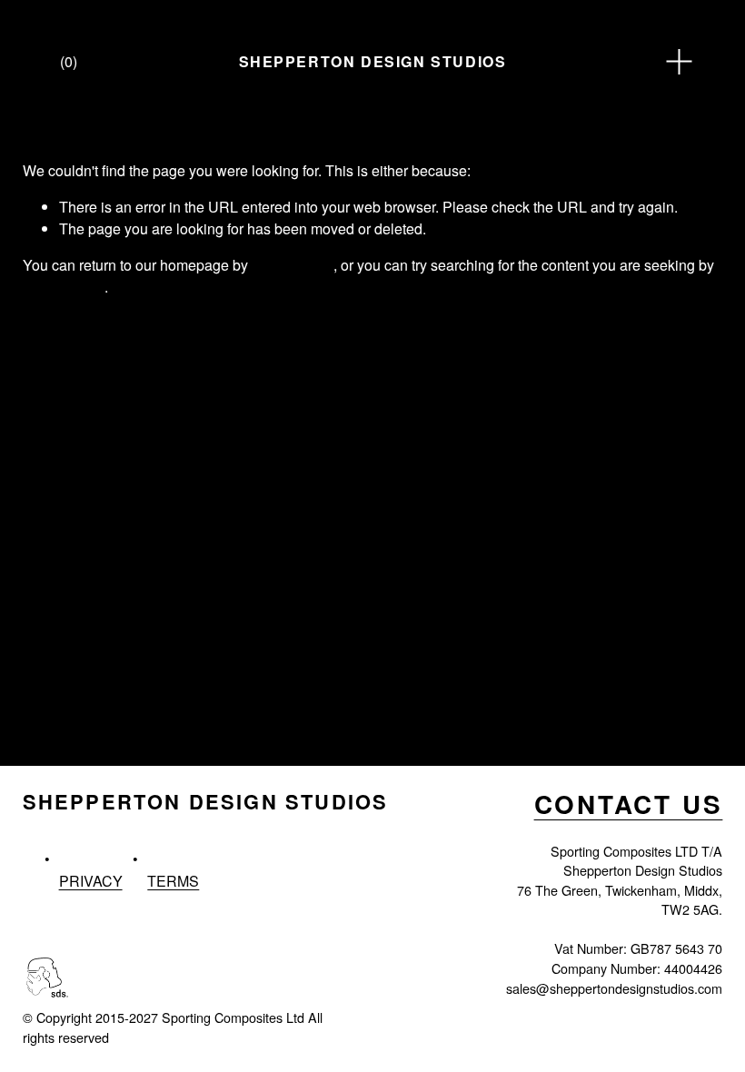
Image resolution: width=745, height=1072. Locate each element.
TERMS (173, 880)
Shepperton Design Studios (373, 61)
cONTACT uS (628, 804)
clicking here (292, 264)
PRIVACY (91, 880)
